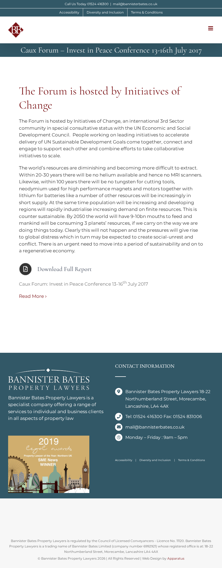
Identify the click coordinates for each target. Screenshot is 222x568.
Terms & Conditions (191, 460)
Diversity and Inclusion (155, 460)
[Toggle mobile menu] (211, 28)
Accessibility (123, 460)
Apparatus (175, 558)
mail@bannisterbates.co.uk (135, 4)
